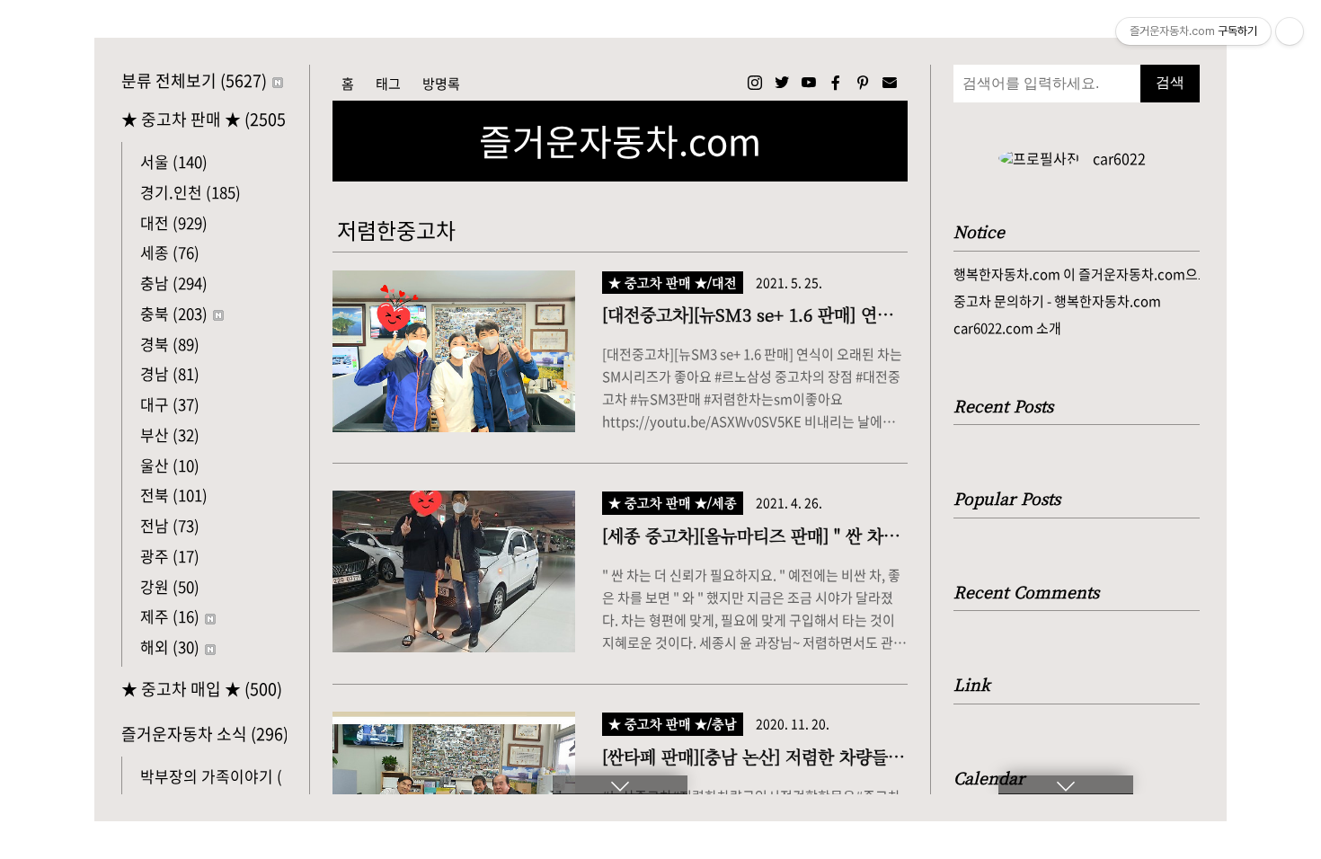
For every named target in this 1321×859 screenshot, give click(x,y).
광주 (169, 556)
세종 (169, 252)
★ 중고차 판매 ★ (204, 119)
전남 (169, 525)
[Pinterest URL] (862, 82)
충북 (174, 313)
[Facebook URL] (835, 82)
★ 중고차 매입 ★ (201, 689)
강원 (169, 586)
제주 (169, 616)
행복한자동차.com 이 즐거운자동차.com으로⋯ (1076, 274)
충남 (174, 282)
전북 (174, 494)
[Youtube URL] (808, 82)
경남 (169, 373)
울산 (169, 465)
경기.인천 (190, 192)
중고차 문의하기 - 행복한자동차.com (1057, 301)
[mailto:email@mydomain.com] (889, 82)
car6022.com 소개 (1007, 328)
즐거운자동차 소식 (204, 734)
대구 (169, 404)
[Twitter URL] (781, 82)
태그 (388, 83)
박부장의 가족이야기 (226, 776)
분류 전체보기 (194, 80)
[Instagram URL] (755, 82)
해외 (169, 646)
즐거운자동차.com (620, 141)
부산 (169, 434)
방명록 (441, 83)
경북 (169, 343)
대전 (174, 222)
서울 (174, 161)
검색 (1170, 82)
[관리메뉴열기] (1289, 31)
